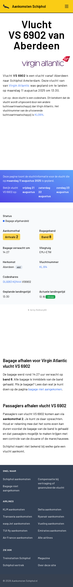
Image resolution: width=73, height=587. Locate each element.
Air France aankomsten (18, 537)
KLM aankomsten (14, 509)
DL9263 (7, 281)
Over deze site (47, 565)
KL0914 (39, 114)
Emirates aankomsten (52, 530)
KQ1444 (16, 281)
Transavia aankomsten (17, 516)
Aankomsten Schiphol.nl (24, 580)
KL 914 (43, 266)
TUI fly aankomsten (15, 530)
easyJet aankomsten (16, 523)
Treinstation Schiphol (16, 558)
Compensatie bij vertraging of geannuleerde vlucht (51, 483)
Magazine (44, 558)
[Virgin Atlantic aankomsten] (46, 61)
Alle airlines (45, 537)
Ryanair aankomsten (51, 516)
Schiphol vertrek (13, 565)
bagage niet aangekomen (45, 389)
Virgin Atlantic (19, 85)
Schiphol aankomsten (17, 479)
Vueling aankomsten (51, 523)
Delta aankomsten (49, 509)
